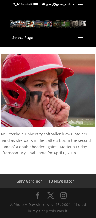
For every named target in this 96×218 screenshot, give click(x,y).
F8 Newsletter (61, 181)
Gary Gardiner (29, 181)
